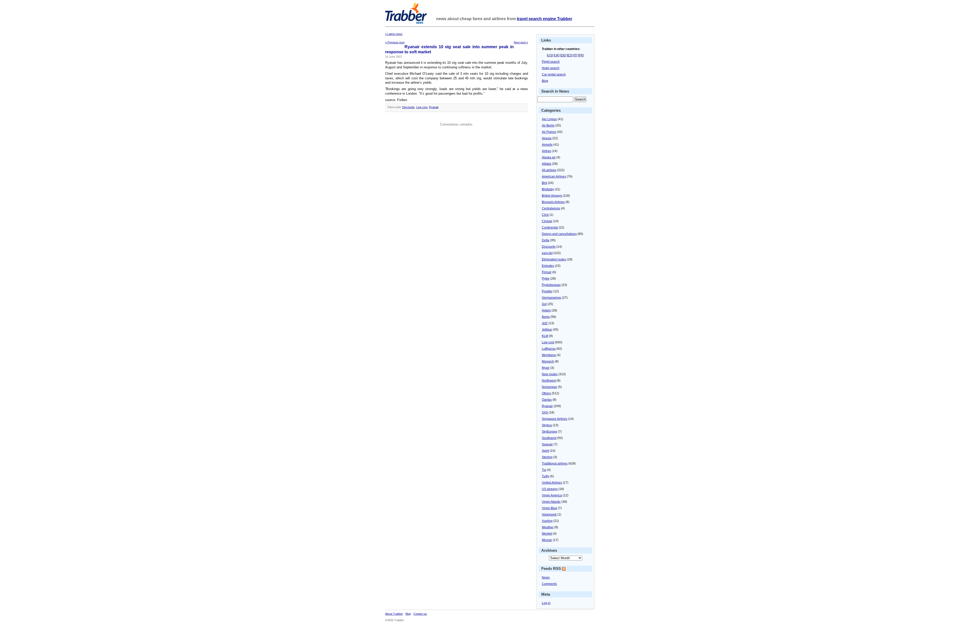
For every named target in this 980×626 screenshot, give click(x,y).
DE (563, 55)
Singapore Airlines (554, 419)
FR (581, 55)
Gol (544, 304)
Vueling (547, 521)
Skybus (547, 425)
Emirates (548, 266)
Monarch (548, 361)
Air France (549, 132)
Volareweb (549, 514)
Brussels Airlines (553, 202)
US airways (550, 489)
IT (575, 55)
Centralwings (551, 208)
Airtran (546, 151)
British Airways (552, 195)
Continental (550, 227)
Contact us (420, 613)
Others (546, 393)
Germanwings (551, 297)
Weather (548, 527)
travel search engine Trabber (544, 19)
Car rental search (554, 74)
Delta (545, 240)
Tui (544, 470)
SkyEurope (549, 431)
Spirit (545, 451)
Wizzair (547, 540)
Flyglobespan (551, 285)
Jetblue (547, 329)
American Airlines (554, 176)
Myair (545, 368)
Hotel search (550, 68)
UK (556, 55)
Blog (545, 81)
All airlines (549, 170)
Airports (547, 144)
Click (545, 215)
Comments (549, 584)
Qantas (547, 400)
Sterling (547, 457)
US (550, 55)
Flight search (551, 62)
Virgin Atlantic (551, 502)
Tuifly (545, 476)
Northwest (549, 380)
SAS (545, 412)
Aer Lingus (549, 119)
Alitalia (546, 164)
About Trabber (394, 613)
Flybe (545, 278)
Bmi (544, 183)
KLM (545, 336)
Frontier (547, 291)
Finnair (547, 272)
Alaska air (549, 157)
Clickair (547, 221)
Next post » (521, 42)
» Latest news (393, 33)
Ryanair (433, 107)
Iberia (546, 317)
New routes (550, 374)
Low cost (421, 107)
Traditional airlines (555, 463)
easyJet (547, 253)
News (546, 577)
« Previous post (395, 42)
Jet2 (545, 323)
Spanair (547, 444)
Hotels (546, 310)
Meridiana (549, 355)
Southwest (549, 438)
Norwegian (549, 387)
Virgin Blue (549, 508)
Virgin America (552, 495)
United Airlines (552, 482)
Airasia (547, 138)
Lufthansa (549, 348)
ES (570, 55)
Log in (546, 603)
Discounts (408, 107)
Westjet (547, 533)
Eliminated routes (554, 259)
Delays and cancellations (559, 234)
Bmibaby (548, 189)
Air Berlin (548, 125)
